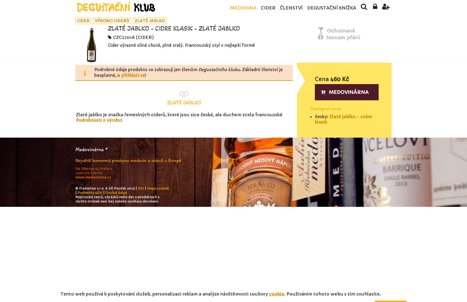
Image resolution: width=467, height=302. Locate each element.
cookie (276, 294)
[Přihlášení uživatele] (375, 8)
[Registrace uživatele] (386, 8)
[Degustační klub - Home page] (116, 6)
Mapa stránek (158, 188)
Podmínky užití (90, 193)
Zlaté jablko (150, 20)
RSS (141, 188)
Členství (291, 8)
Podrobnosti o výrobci (99, 120)
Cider (268, 8)
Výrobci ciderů (112, 20)
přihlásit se (133, 75)
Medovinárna (349, 92)
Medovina (243, 8)
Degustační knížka (331, 8)
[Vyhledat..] (364, 8)
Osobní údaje (116, 193)
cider (83, 20)
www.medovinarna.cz (93, 177)
